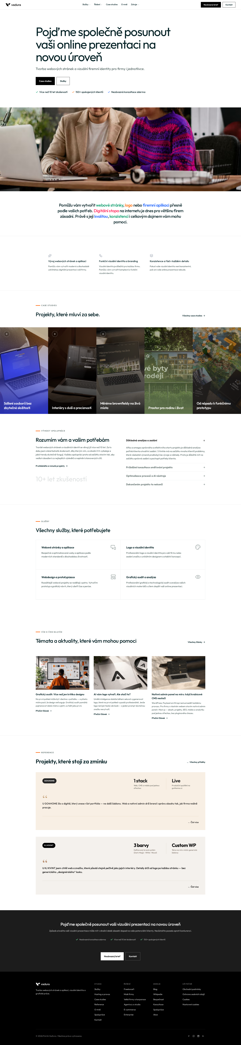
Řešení (97, 4)
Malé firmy (129, 994)
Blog (155, 989)
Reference (99, 1004)
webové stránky (109, 205)
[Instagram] (193, 1036)
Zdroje (134, 4)
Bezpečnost (158, 999)
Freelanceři (129, 989)
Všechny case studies (192, 315)
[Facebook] (189, 1036)
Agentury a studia (132, 1004)
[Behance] (203, 1036)
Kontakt (229, 4)
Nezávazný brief (211, 4)
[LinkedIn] (198, 1036)
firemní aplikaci (156, 205)
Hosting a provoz (102, 994)
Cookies (186, 999)
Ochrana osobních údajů (194, 994)
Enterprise (128, 1014)
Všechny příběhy (195, 762)
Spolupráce (99, 1014)
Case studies (112, 4)
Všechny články (195, 642)
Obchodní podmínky (192, 989)
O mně (124, 4)
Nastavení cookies (191, 1004)
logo (128, 205)
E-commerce (130, 1009)
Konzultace (158, 1004)
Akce (155, 1014)
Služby (85, 4)
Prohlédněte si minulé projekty (50, 466)
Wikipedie (157, 994)
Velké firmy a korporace (135, 999)
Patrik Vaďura (49, 1036)
